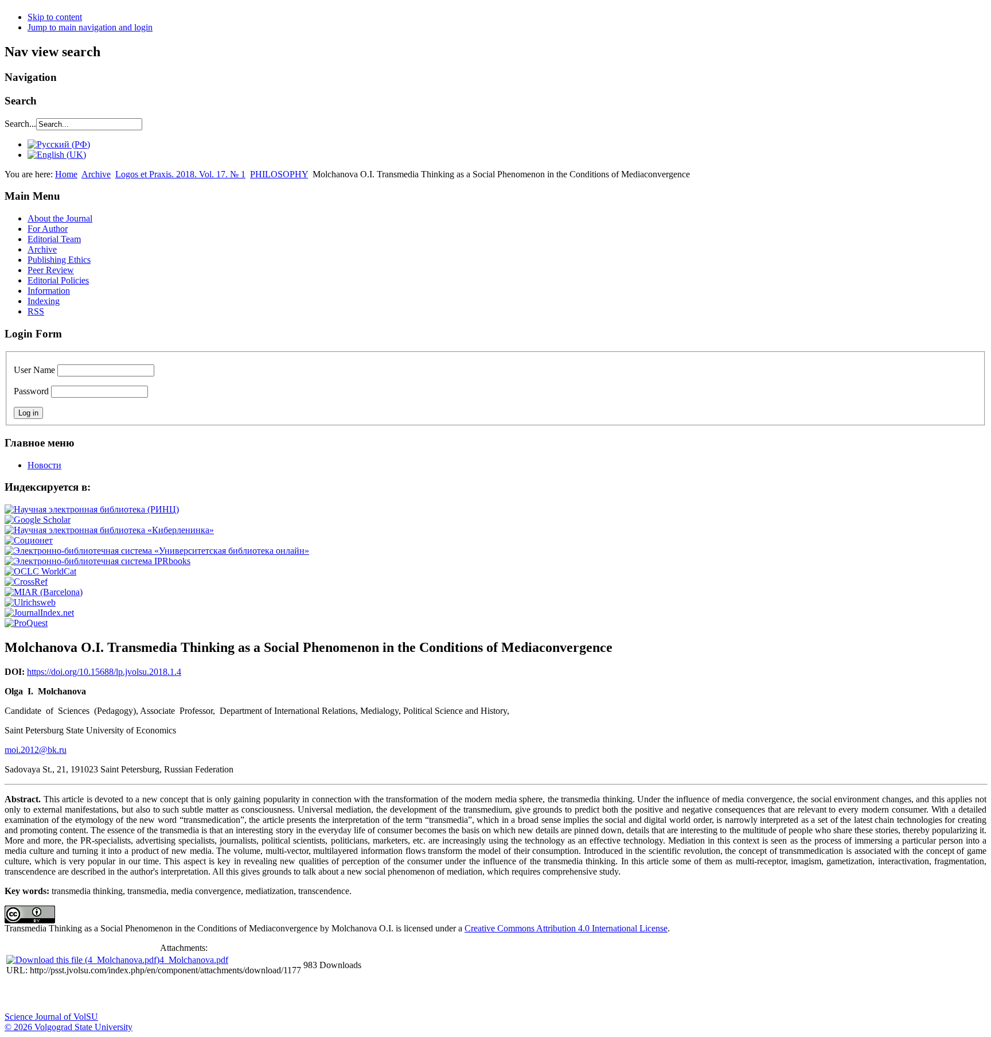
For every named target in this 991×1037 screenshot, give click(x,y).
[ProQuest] (26, 623)
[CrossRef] (26, 582)
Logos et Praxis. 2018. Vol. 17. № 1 (180, 174)
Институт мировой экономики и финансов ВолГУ (248, 994)
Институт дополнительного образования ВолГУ (363, 994)
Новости (44, 465)
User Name (34, 370)
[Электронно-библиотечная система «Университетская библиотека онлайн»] (157, 551)
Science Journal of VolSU (51, 1017)
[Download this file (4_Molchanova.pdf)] (82, 960)
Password (31, 391)
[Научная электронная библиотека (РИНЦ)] (92, 509)
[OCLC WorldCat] (40, 571)
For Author (48, 229)
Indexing (44, 301)
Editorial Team (54, 239)
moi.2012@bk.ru (36, 750)
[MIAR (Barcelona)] (44, 592)
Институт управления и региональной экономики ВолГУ (219, 994)
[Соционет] (29, 540)
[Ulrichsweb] (30, 602)
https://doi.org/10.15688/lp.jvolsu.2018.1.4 (104, 672)
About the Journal (60, 218)
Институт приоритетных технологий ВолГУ (162, 994)
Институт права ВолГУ (305, 994)
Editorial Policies (58, 280)
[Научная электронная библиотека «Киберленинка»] (109, 530)
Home (66, 174)
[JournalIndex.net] (39, 612)
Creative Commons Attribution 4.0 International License (566, 928)
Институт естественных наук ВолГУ (191, 994)
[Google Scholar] (38, 520)
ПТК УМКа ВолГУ (76, 994)
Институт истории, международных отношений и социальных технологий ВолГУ (334, 994)
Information (49, 291)
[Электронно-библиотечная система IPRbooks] (97, 561)
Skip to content (55, 17)
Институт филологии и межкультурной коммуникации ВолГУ (277, 994)
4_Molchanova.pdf (193, 960)
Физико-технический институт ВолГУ (133, 994)
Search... (20, 124)
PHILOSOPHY (279, 174)
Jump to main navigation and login (90, 27)
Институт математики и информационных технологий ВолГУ (105, 994)
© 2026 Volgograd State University (68, 1027)
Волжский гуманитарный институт (47, 994)
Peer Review (51, 270)
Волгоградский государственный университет (19, 994)
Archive (96, 174)
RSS (36, 311)
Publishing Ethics (59, 260)
